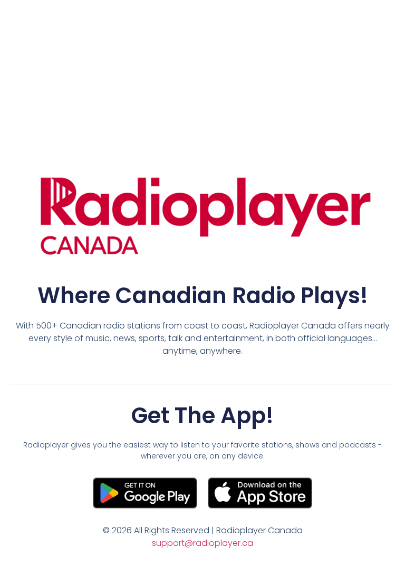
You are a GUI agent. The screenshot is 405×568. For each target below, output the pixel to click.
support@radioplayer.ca (202, 543)
